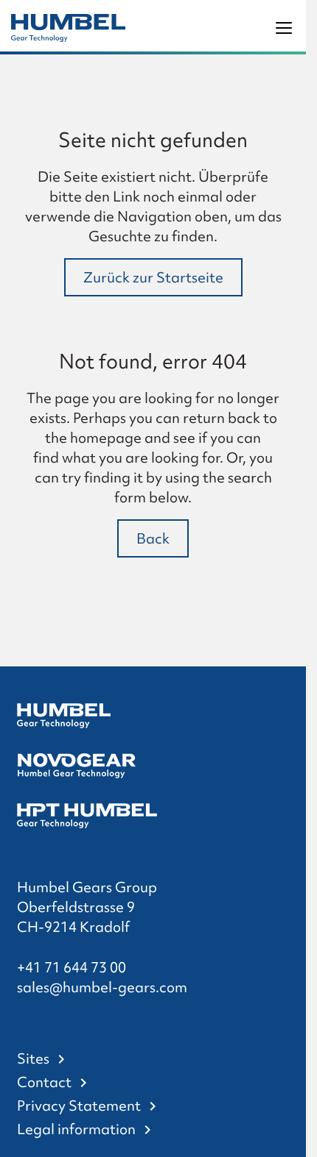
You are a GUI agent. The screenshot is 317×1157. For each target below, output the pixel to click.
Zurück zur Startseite (153, 277)
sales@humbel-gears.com (102, 987)
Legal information (76, 1129)
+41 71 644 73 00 (71, 967)
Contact (44, 1082)
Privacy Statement (79, 1105)
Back (153, 538)
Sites (33, 1058)
